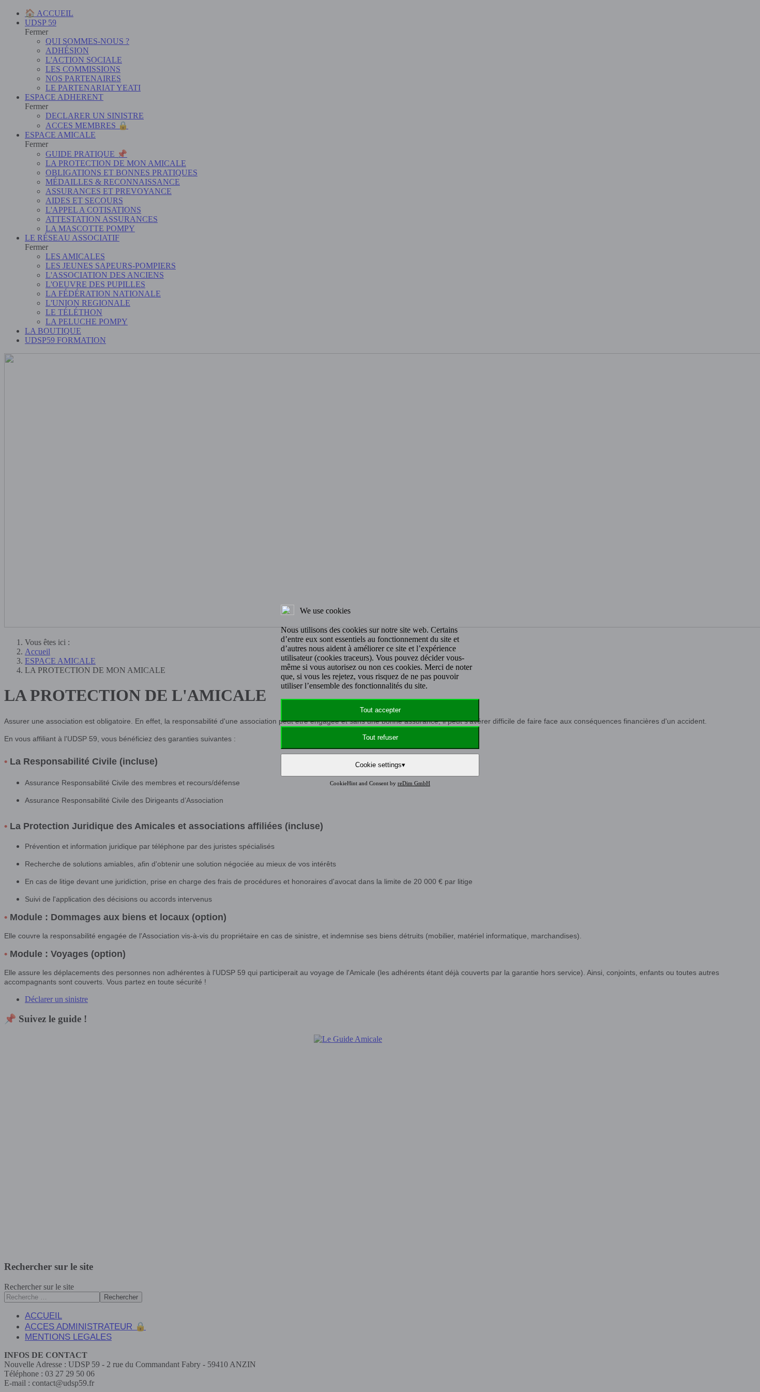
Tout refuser (380, 737)
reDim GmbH (414, 783)
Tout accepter (380, 710)
